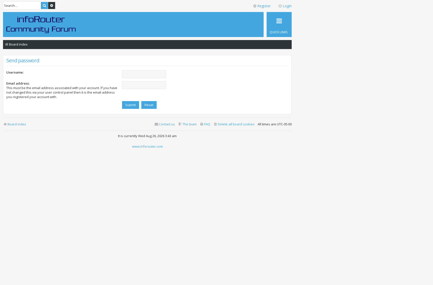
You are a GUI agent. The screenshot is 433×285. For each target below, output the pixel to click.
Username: (15, 72)
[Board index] (41, 24)
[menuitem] (234, 124)
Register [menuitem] (264, 6)
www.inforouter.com (147, 146)
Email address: (18, 83)
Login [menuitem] (287, 6)
